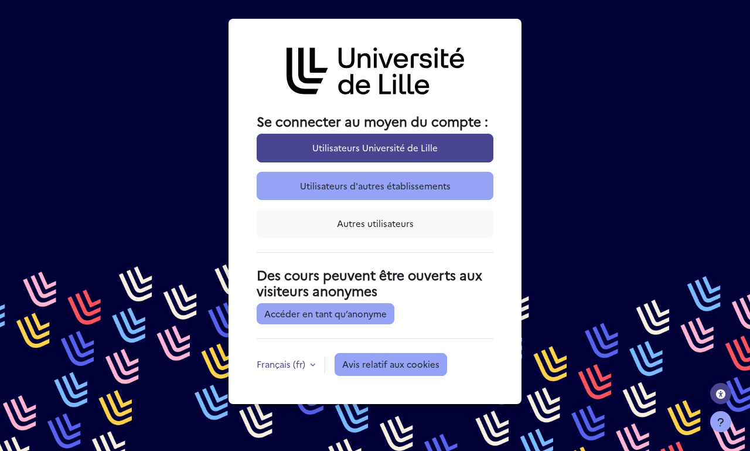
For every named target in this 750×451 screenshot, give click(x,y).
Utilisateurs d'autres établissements (375, 185)
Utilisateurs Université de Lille (375, 147)
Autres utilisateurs (375, 223)
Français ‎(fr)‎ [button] (282, 364)
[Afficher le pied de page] (720, 421)
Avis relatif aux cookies (390, 364)
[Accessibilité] (720, 393)
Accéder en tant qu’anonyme (325, 313)
